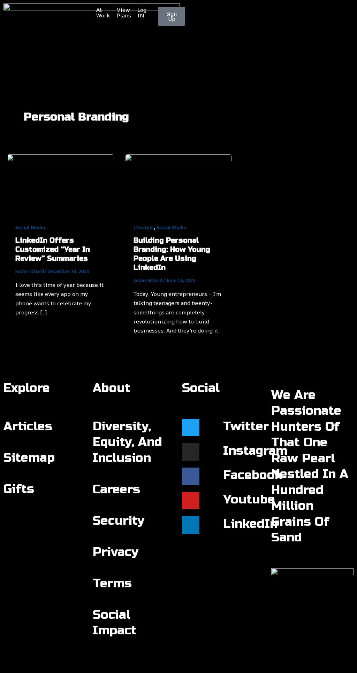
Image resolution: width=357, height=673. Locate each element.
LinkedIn (250, 524)
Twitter (246, 426)
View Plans (124, 12)
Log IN (141, 12)
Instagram (255, 451)
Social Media (30, 227)
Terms (112, 583)
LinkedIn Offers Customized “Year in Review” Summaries (52, 249)
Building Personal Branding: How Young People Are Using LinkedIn (172, 254)
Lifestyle (144, 227)
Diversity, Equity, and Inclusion (127, 442)
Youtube (249, 499)
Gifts (18, 489)
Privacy (115, 552)
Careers (116, 489)
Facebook (252, 475)
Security (118, 521)
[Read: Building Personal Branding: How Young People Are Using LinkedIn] (178, 183)
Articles (27, 426)
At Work (103, 12)
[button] (178, 57)
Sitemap (29, 458)
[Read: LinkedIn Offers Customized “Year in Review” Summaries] (60, 183)
